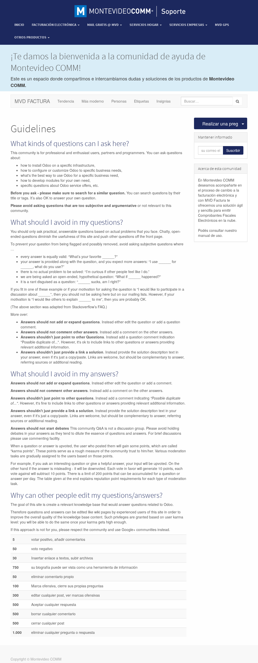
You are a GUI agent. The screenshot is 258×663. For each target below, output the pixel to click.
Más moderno (93, 101)
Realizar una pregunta (220, 123)
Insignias (163, 101)
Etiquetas (141, 101)
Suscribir (233, 150)
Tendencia (65, 101)
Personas (118, 101)
